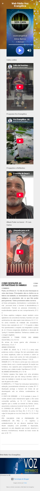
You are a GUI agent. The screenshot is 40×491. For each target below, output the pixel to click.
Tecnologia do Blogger (21, 479)
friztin (25, 483)
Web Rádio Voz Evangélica (20, 4)
